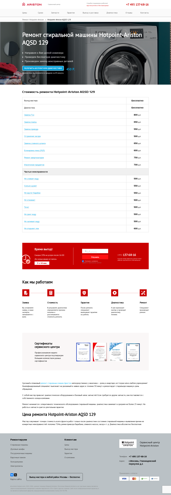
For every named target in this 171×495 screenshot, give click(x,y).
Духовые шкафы (17, 449)
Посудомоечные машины (21, 453)
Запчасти (55, 12)
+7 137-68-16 (138, 456)
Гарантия (71, 12)
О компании (69, 457)
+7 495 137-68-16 (137, 4)
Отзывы (129, 12)
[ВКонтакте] (11, 474)
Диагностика (111, 12)
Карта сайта (16, 479)
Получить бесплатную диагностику (43, 68)
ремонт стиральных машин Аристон (56, 383)
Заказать (118, 101)
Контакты (144, 12)
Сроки (40, 12)
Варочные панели (18, 457)
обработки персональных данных (91, 262)
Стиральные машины (19, 444)
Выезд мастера (71, 449)
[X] (15, 474)
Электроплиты (16, 466)
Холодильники (16, 461)
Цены (24, 12)
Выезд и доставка (90, 12)
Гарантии (68, 453)
